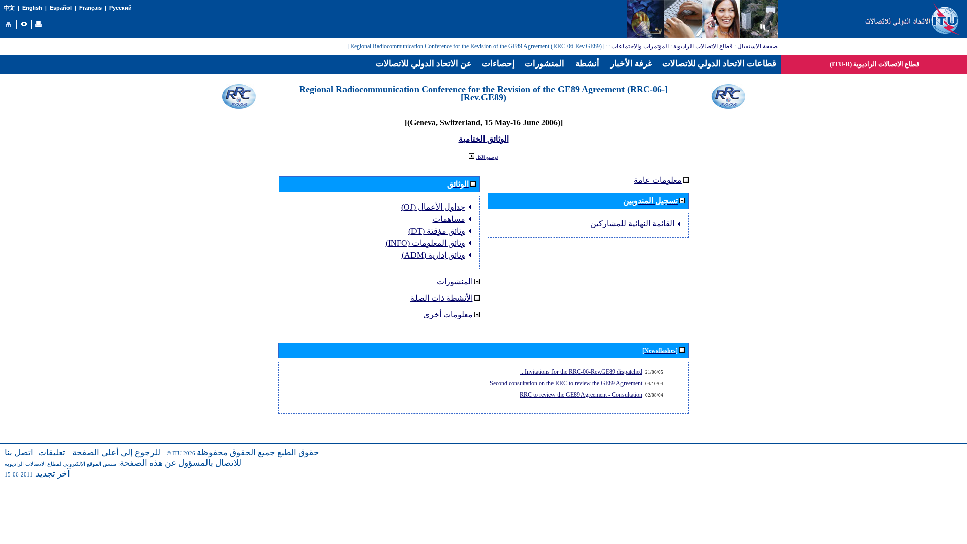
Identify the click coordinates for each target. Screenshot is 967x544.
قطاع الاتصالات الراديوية (703, 46)
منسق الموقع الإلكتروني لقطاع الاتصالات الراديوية (61, 464)
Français (90, 8)
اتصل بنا (19, 452)
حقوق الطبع (298, 452)
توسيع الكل (487, 157)
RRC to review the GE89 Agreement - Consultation (581, 394)
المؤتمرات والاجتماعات (640, 46)
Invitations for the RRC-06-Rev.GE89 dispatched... (581, 371)
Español (61, 8)
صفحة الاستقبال (757, 46)
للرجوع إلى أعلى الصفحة (116, 452)
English (32, 8)
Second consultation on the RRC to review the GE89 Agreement (566, 383)
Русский (120, 8)
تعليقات (51, 452)
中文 (9, 8)
